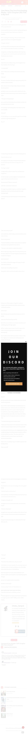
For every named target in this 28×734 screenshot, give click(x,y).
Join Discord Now (14, 383)
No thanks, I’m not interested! (14, 392)
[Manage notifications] (23, 727)
